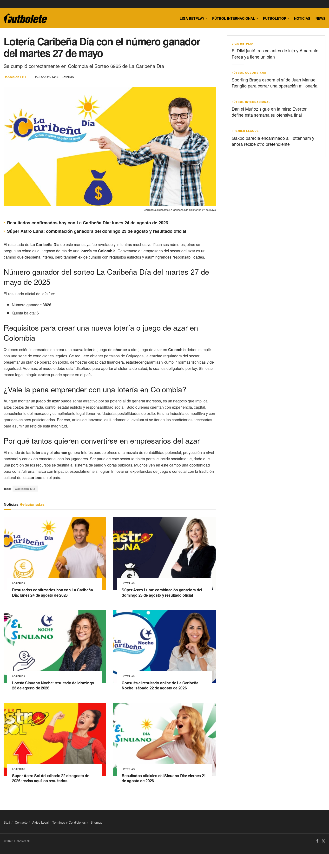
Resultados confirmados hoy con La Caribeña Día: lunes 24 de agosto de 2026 (87, 223)
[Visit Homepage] (25, 18)
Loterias (68, 76)
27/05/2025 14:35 (47, 76)
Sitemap (96, 822)
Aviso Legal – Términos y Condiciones (59, 822)
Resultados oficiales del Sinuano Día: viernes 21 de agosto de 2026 (164, 778)
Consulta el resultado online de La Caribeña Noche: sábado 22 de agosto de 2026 (160, 685)
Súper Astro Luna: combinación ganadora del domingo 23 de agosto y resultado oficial (96, 231)
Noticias (302, 18)
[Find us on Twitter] (323, 841)
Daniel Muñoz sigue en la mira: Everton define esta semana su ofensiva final (270, 112)
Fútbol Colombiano (249, 72)
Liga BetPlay (243, 43)
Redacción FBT (15, 76)
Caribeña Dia (25, 489)
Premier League (245, 131)
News (320, 18)
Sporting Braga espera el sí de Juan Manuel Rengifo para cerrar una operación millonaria (274, 82)
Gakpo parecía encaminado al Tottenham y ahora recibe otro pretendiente (273, 141)
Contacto (21, 822)
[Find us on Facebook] (317, 841)
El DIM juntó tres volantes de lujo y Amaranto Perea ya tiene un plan (275, 53)
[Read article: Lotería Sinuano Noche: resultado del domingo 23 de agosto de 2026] (55, 646)
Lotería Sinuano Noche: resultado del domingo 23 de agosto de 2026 (53, 685)
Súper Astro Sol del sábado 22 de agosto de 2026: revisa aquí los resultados (50, 778)
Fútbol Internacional (233, 18)
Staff (7, 822)
